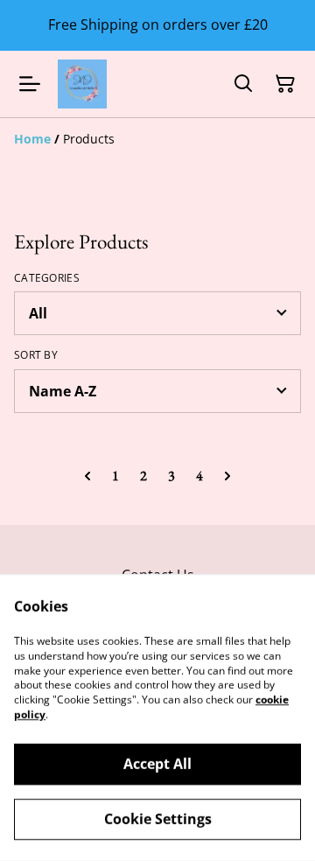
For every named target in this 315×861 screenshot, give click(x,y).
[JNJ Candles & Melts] (82, 84)
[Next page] (228, 476)
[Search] (243, 84)
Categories (47, 278)
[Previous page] (88, 476)
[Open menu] (30, 84)
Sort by (36, 355)
